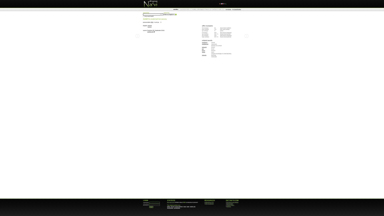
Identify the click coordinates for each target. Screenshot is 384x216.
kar (203, 49)
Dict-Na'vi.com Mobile (232, 202)
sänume (204, 55)
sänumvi (204, 47)
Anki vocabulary (209, 203)
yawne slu (192, 206)
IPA (152, 22)
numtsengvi (205, 44)
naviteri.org (150, 32)
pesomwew (170, 208)
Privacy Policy (230, 205)
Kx (194, 9)
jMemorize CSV (209, 202)
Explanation (230, 203)
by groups (228, 9)
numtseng (204, 42)
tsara (184, 206)
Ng (201, 9)
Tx (215, 9)
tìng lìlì (172, 206)
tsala (188, 206)
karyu (203, 50)
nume (203, 52)
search (176, 14)
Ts (213, 9)
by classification (236, 9)
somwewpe (177, 208)
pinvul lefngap (179, 206)
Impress (229, 206)
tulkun (168, 206)
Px (206, 9)
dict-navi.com (170, 202)
